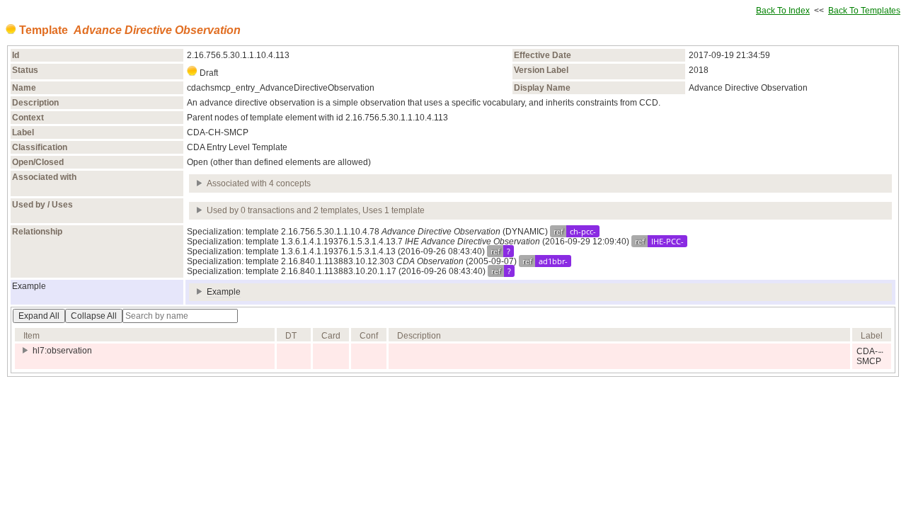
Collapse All (94, 316)
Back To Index (783, 11)
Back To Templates (864, 11)
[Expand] (200, 183)
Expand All (38, 316)
